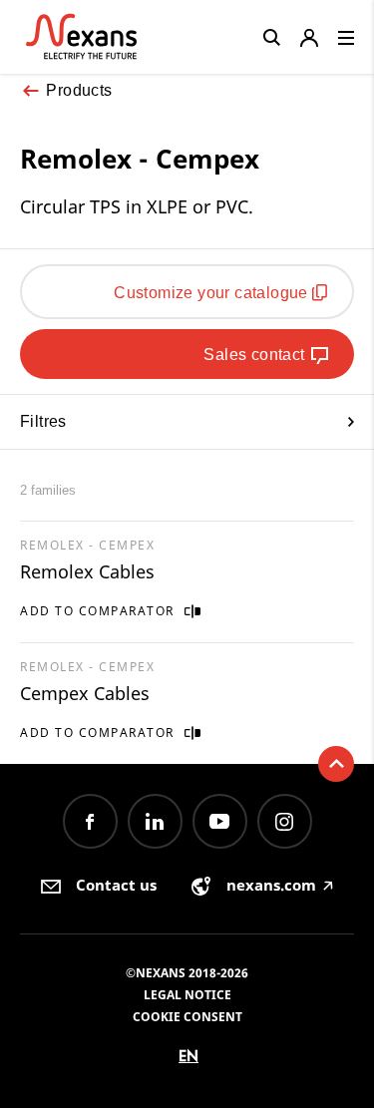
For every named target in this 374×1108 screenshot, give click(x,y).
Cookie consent (187, 1016)
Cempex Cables (85, 693)
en (188, 1055)
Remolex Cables (87, 571)
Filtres (43, 421)
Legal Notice (187, 994)
